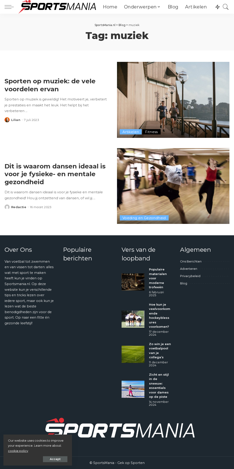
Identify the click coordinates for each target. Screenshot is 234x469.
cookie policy (18, 451)
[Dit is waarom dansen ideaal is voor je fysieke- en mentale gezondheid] (173, 186)
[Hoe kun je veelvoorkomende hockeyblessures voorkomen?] (133, 319)
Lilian (15, 119)
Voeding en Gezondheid (144, 218)
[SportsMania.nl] (57, 7)
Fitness (151, 132)
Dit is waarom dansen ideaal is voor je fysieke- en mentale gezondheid (55, 174)
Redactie (18, 207)
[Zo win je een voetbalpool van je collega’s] (133, 354)
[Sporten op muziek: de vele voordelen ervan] (173, 100)
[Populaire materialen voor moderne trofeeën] (133, 282)
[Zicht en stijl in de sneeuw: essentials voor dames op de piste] (133, 389)
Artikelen (130, 132)
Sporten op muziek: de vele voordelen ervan (50, 85)
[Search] (225, 7)
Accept (55, 459)
